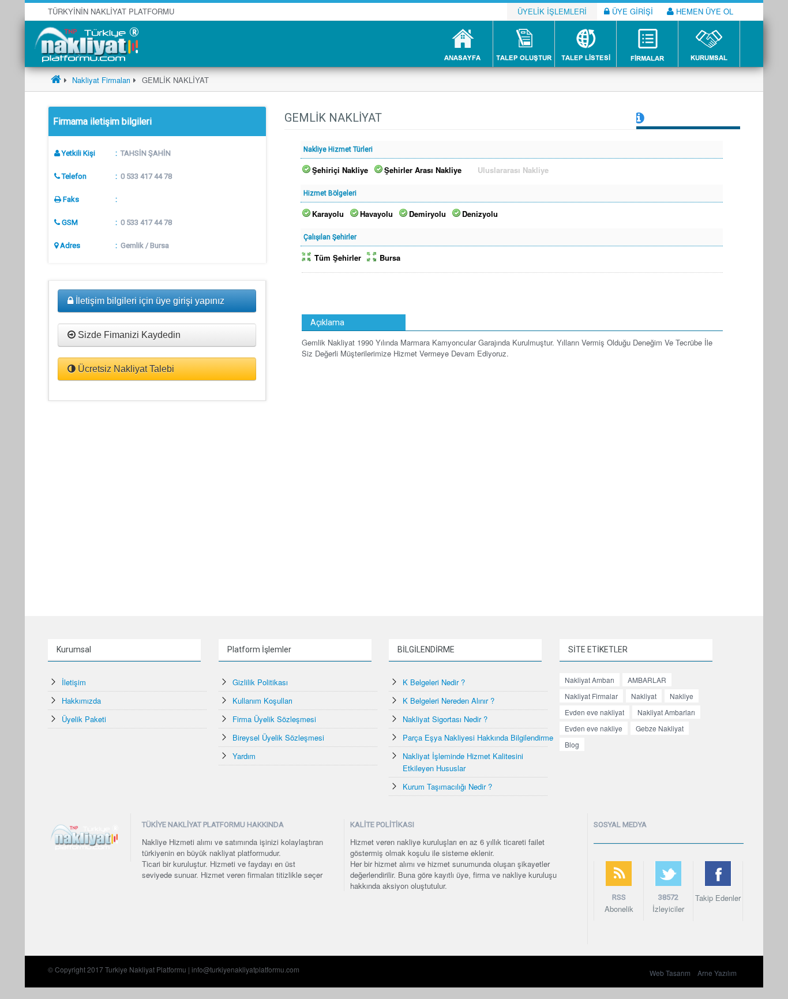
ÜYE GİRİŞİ (631, 11)
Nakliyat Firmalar (591, 696)
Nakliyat (643, 696)
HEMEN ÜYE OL (703, 11)
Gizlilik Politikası (260, 682)
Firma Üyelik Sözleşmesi (274, 718)
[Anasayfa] (56, 80)
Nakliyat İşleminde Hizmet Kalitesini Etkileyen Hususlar (463, 761)
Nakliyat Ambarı (589, 680)
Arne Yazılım (717, 973)
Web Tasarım (670, 973)
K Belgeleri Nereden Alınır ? (448, 700)
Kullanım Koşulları (262, 700)
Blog (572, 744)
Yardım (244, 755)
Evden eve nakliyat (594, 712)
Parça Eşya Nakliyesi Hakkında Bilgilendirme (478, 737)
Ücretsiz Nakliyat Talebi (125, 369)
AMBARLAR (647, 680)
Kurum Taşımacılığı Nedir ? (447, 786)
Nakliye (681, 696)
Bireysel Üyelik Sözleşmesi (278, 737)
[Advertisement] (157, 500)
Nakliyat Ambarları (666, 712)
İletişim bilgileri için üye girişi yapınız (148, 301)
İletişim (74, 682)
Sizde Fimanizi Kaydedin (128, 335)
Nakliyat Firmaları (100, 79)
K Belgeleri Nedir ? (434, 682)
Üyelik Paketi (84, 718)
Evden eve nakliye (593, 728)
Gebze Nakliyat (660, 728)
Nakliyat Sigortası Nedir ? (445, 718)
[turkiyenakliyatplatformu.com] (85, 42)
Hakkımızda (81, 700)
